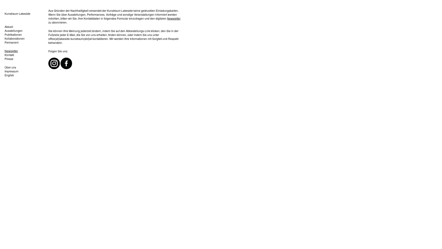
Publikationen (13, 34)
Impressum (11, 71)
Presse (9, 59)
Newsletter (11, 51)
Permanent (11, 42)
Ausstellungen (14, 31)
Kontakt (9, 55)
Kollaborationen (15, 38)
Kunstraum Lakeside (17, 13)
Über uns (10, 67)
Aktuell (9, 27)
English (9, 75)
